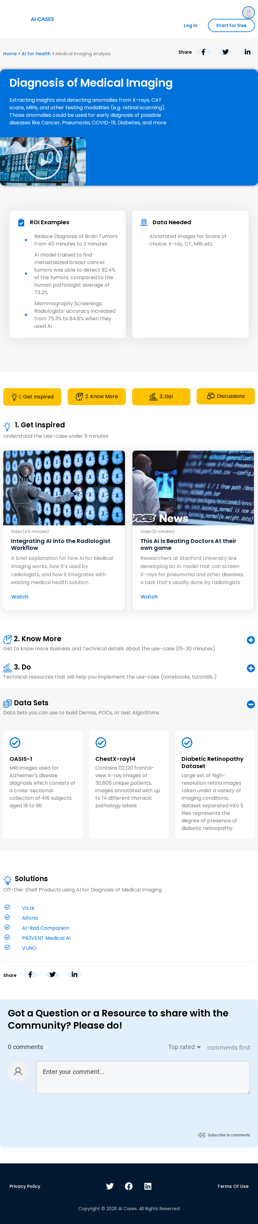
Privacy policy (24, 1186)
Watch (19, 596)
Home (10, 54)
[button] (43, 161)
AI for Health (36, 54)
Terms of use (233, 1186)
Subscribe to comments (229, 1135)
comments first (228, 1047)
